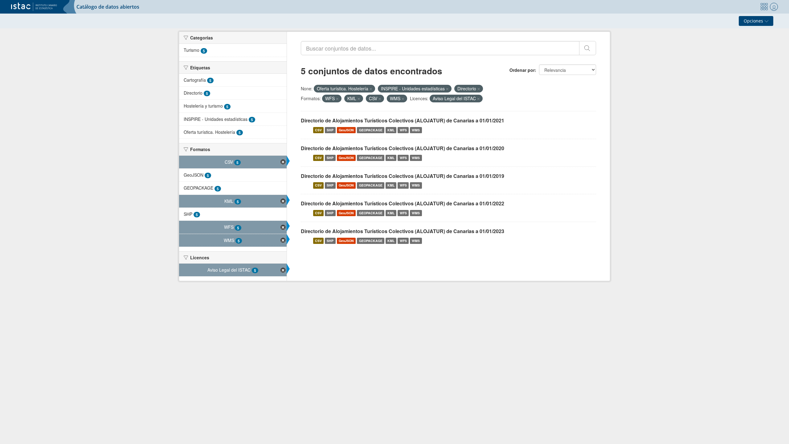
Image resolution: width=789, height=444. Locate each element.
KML (390, 130)
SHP (330, 130)
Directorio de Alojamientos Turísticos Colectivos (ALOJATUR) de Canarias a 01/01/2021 (402, 120)
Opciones (754, 21)
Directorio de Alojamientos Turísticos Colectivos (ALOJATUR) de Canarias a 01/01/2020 (402, 148)
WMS (416, 130)
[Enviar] (587, 48)
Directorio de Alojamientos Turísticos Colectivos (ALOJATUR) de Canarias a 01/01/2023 (402, 231)
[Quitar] (371, 88)
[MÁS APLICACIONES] (764, 7)
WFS (403, 130)
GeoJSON (346, 130)
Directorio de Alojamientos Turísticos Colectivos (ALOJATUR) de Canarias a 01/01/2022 (402, 203)
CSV (318, 130)
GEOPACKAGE (370, 130)
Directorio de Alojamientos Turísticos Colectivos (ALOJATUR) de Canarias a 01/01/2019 (402, 175)
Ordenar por (522, 70)
